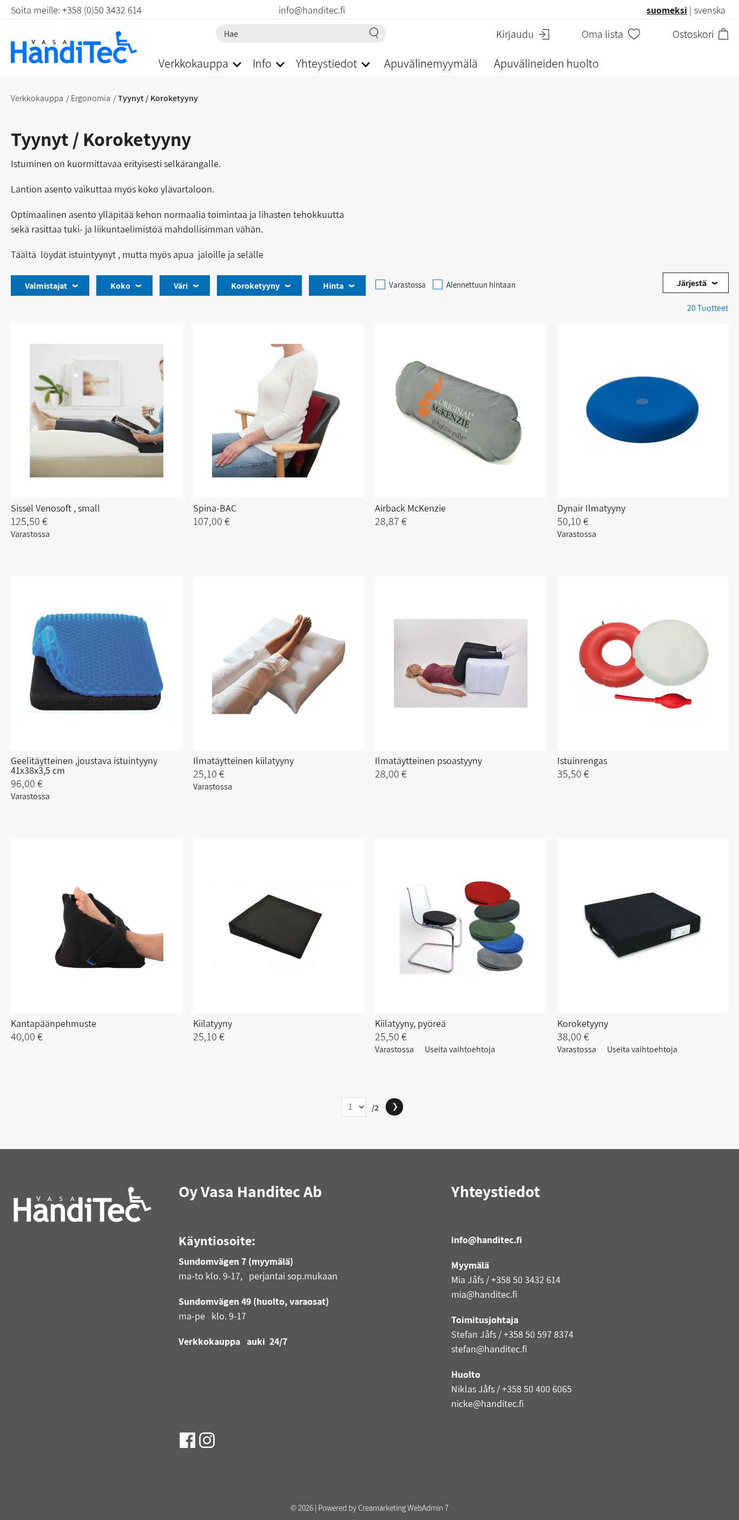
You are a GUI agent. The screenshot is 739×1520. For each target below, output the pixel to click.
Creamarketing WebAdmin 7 (403, 1508)
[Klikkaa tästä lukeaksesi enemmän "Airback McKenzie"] (460, 410)
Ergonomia (90, 98)
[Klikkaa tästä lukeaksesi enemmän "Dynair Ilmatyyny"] (643, 410)
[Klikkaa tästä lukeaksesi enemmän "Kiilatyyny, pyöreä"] (460, 926)
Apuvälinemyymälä (431, 63)
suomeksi (666, 10)
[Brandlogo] (74, 47)
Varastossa (407, 285)
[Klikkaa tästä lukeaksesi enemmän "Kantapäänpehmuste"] (96, 926)
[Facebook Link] (188, 1436)
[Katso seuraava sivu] (394, 1107)
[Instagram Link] (207, 1436)
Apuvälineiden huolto (546, 63)
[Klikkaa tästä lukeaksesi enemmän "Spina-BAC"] (279, 410)
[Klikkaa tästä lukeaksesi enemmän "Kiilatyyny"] (279, 926)
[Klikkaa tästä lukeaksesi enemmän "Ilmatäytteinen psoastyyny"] (460, 663)
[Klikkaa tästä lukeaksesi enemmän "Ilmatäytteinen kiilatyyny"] (279, 663)
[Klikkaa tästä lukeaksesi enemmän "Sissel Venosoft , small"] (96, 410)
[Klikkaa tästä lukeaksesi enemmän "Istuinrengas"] (643, 663)
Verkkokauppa (37, 98)
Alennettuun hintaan (481, 285)
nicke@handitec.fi (487, 1403)
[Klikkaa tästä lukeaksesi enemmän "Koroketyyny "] (643, 926)
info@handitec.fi (486, 1239)
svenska (709, 10)
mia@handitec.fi (484, 1294)
